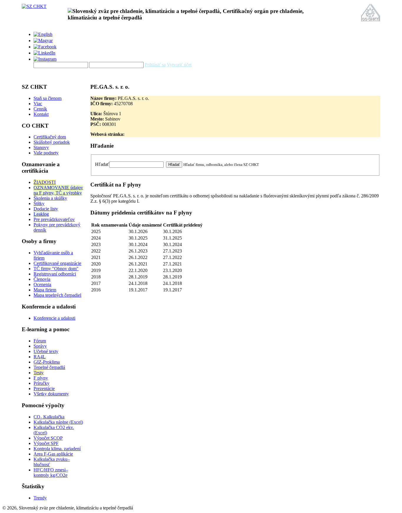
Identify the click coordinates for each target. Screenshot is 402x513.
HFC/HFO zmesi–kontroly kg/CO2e (51, 472)
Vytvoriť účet (179, 64)
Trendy (40, 497)
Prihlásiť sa (155, 64)
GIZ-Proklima (47, 361)
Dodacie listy (46, 208)
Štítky (39, 203)
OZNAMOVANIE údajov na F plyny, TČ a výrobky (58, 190)
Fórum (40, 340)
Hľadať (102, 164)
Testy (39, 372)
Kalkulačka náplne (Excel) (58, 422)
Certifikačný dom (50, 136)
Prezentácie (44, 388)
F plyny (41, 377)
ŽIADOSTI (45, 182)
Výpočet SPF (46, 443)
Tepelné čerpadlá (49, 367)
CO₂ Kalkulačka (49, 416)
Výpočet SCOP (48, 438)
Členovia (42, 279)
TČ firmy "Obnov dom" (56, 268)
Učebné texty (46, 351)
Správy (40, 346)
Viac (38, 103)
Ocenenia (42, 284)
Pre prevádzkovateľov (54, 219)
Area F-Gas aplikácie (53, 453)
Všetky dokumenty (51, 393)
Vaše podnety (46, 152)
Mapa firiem (45, 289)
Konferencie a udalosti (54, 318)
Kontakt (41, 114)
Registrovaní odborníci (55, 273)
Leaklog (41, 214)
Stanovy (41, 147)
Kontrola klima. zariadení (57, 448)
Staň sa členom (48, 98)
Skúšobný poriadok (52, 142)
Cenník (40, 108)
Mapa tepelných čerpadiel (57, 295)
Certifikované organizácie (57, 263)
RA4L (40, 356)
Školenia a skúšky (50, 198)
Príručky (41, 383)
